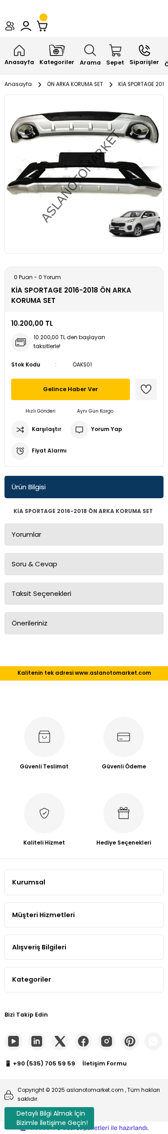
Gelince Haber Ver (70, 389)
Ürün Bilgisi (29, 487)
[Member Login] (26, 26)
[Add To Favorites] (146, 389)
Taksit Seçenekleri (41, 593)
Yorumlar (26, 534)
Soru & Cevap (34, 564)
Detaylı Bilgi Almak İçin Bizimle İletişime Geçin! (52, 1118)
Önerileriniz (29, 623)
